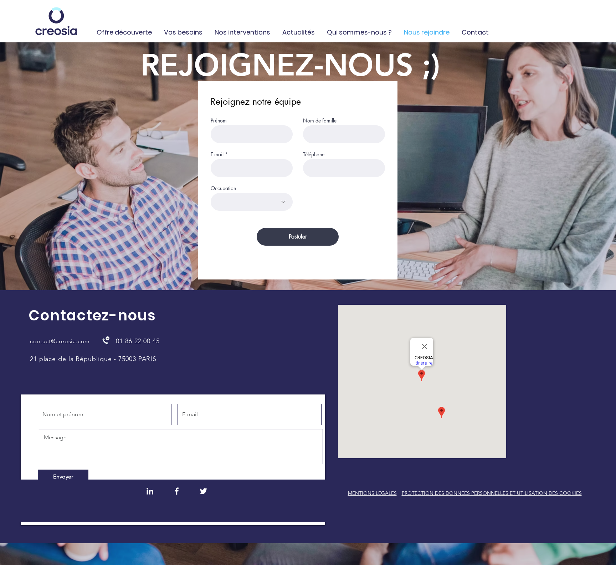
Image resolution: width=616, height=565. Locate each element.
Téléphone (313, 154)
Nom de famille (320, 120)
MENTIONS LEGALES (372, 493)
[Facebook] (176, 491)
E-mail (217, 154)
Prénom (219, 120)
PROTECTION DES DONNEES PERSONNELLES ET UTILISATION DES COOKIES (492, 493)
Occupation (223, 188)
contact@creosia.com (60, 341)
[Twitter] (203, 491)
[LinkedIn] (150, 491)
